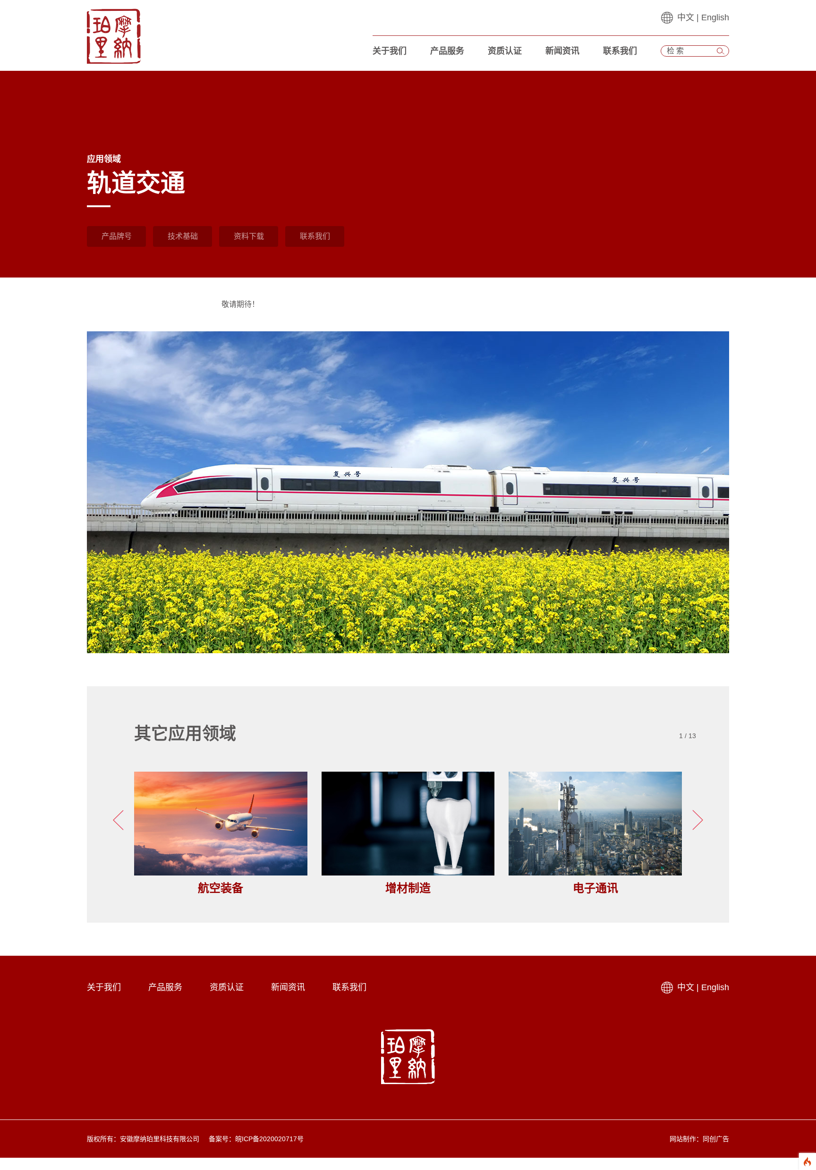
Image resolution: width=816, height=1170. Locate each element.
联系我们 (620, 51)
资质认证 (505, 51)
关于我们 (390, 51)
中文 (685, 17)
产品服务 (447, 51)
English (715, 17)
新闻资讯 (562, 51)
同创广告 (716, 1139)
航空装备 (220, 888)
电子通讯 (595, 888)
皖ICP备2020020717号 (269, 1139)
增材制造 (408, 888)
